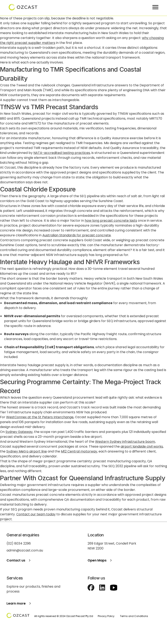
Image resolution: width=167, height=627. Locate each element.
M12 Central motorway (79, 451)
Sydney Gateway (19, 431)
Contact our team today (36, 514)
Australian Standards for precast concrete (76, 235)
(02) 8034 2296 (19, 543)
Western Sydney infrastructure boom (125, 441)
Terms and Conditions (134, 616)
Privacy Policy (106, 616)
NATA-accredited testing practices (61, 152)
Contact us (16, 560)
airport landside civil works (142, 446)
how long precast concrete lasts (111, 220)
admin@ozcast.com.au (25, 550)
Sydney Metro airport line (26, 451)
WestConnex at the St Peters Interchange (40, 417)
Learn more (16, 603)
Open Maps (97, 560)
